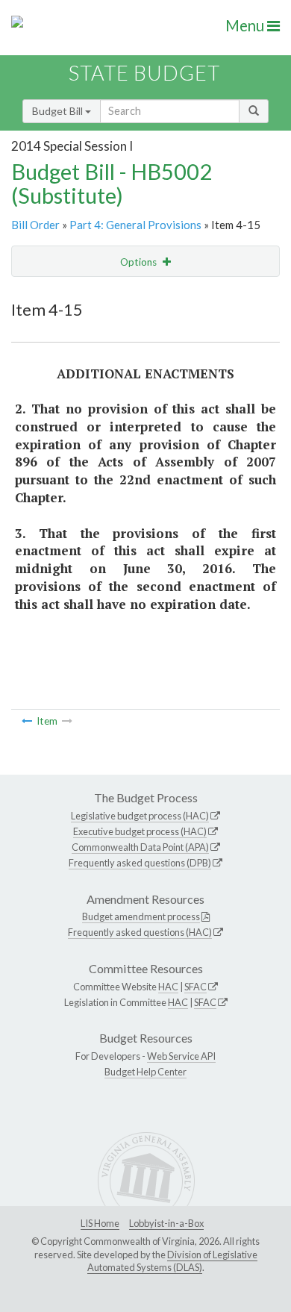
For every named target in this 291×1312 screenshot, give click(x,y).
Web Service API (181, 1056)
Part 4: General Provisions (135, 224)
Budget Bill (58, 110)
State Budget (144, 72)
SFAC (195, 987)
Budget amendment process (141, 916)
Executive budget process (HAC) (140, 831)
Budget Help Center (145, 1072)
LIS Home (100, 1223)
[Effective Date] (27, 721)
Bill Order (35, 224)
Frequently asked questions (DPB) (140, 863)
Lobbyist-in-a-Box (166, 1223)
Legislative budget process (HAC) (140, 816)
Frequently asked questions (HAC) (140, 932)
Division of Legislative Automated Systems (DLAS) (172, 1261)
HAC (168, 987)
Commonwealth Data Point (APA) (140, 847)
